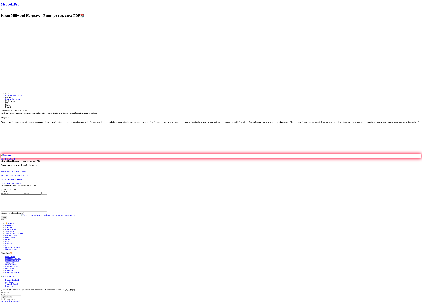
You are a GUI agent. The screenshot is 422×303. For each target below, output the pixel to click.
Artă (6, 245)
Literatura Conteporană (13, 259)
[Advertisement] (67, 35)
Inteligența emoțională (13, 247)
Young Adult (9, 263)
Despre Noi (9, 286)
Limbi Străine (10, 257)
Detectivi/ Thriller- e (12, 235)
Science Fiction (10, 231)
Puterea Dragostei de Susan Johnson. (13, 171)
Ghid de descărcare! (8, 159)
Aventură (8, 227)
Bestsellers (9, 225)
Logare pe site (6, 297)
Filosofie (8, 239)
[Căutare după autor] (22, 10)
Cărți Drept (9, 270)
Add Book (9, 282)
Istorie (7, 241)
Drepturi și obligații (12, 280)
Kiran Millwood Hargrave (14, 95)
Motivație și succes (11, 249)
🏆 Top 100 (9, 223)
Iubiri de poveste (11, 265)
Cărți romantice (10, 229)
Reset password (14, 301)
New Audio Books (11, 267)
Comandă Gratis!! (11, 284)
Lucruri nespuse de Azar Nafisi (11, 183)
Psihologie (9, 243)
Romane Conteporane (12, 99)
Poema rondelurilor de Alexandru (12, 179)
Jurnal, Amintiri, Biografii (14, 233)
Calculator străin (9, 299)
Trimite (4, 217)
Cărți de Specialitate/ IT (13, 272)
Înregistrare (5, 301)
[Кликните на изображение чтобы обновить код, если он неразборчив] (48, 215)
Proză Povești (10, 237)
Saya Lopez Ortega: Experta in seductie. (15, 175)
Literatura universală (12, 261)
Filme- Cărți (9, 269)
